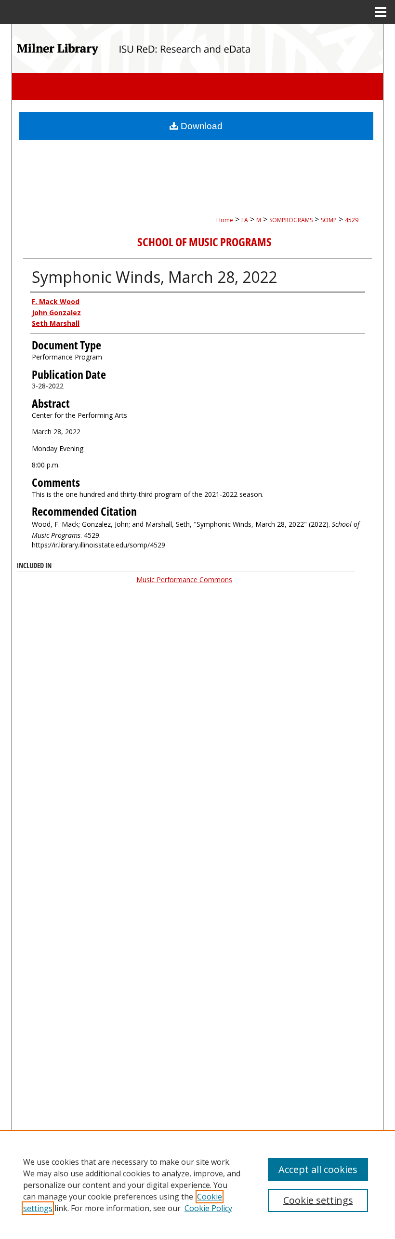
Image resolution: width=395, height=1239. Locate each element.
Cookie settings (318, 1200)
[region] (197, 1184)
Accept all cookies (317, 1169)
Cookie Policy (208, 1208)
